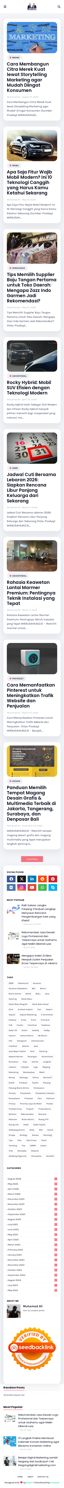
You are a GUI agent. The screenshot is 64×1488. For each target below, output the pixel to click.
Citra (11, 1009)
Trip (23, 1145)
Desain (16, 781)
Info (10, 1041)
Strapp (12, 1135)
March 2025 (32, 1244)
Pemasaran (39, 1088)
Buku (38, 994)
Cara (47, 994)
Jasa (36, 1046)
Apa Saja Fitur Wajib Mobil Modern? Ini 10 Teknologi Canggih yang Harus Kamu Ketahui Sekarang (29, 182)
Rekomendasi (27, 1114)
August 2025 (32, 1219)
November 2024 (32, 1265)
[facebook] (11, 879)
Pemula (12, 1093)
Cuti (39, 1009)
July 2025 (32, 1224)
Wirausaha (18, 268)
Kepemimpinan (16, 1056)
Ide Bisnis (42, 1035)
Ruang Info (14, 1124)
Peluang (47, 1083)
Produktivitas (15, 1109)
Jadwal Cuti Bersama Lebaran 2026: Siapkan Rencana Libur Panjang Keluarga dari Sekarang (31, 488)
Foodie (20, 1025)
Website (35, 1151)
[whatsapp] (42, 887)
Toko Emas (31, 1140)
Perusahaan (14, 1098)
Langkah (47, 1062)
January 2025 (32, 1255)
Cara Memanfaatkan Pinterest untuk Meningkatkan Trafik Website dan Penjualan (31, 696)
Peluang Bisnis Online (19, 1088)
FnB (10, 1025)
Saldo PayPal (39, 1124)
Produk (49, 1103)
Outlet (12, 1083)
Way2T (29, 1482)
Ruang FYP (43, 1119)
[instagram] (21, 887)
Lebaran (12, 1067)
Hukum (12, 1035)
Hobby (47, 1030)
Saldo (26, 1124)
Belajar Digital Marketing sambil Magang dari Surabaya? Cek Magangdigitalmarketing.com (38, 1461)
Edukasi (12, 1020)
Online (36, 1077)
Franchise (32, 1025)
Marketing (13, 1072)
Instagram (22, 1041)
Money (12, 1077)
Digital (12, 1014)
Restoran (13, 1119)
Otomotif (47, 1077)
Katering (43, 1051)
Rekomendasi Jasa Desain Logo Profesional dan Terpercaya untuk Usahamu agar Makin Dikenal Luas (39, 938)
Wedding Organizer (18, 1156)
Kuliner (35, 1062)
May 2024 (32, 1290)
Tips (11, 1140)
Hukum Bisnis (26, 1035)
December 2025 (32, 1199)
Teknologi (47, 1135)
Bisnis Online (15, 994)
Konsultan (13, 1062)
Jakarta (25, 1046)
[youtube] (32, 887)
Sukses (35, 1135)
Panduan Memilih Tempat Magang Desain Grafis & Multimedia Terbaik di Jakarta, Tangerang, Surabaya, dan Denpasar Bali (31, 803)
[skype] (52, 887)
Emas (23, 1020)
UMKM (33, 1145)
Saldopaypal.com (17, 1130)
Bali (33, 988)
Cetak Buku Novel (40, 1004)
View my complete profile (34, 1310)
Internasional (37, 1041)
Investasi (13, 1046)
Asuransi (37, 983)
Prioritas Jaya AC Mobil (31, 1103)
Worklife (50, 1156)
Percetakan (25, 1093)
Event (33, 1020)
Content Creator (25, 1009)
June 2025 (32, 1229)
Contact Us (42, 1477)
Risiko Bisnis (28, 1119)
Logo (35, 1067)
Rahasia (12, 1114)
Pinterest (18, 678)
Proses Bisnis (44, 1109)
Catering (13, 999)
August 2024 (32, 1280)
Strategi (23, 1135)
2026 (15, 468)
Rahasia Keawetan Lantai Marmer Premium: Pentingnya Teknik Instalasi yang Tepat (31, 593)
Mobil (15, 165)
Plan (40, 1098)
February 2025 (32, 1249)
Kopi (25, 1062)
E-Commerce (47, 1014)
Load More (32, 859)
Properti (30, 1109)
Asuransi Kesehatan (18, 988)
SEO (41, 1130)
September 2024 (32, 1275)
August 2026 (32, 1178)
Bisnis (43, 988)
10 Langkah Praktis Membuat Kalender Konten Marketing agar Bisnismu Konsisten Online (38, 1441)
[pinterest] (52, 879)
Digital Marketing (28, 1014)
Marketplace (29, 1072)
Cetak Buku (26, 999)
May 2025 (32, 1234)
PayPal (35, 1083)
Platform (50, 1098)
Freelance (45, 1025)
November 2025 (32, 1204)
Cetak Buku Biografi (18, 1004)
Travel (43, 1140)
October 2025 (32, 1209)
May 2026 (32, 1184)
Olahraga (23, 1077)
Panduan (23, 1083)
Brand (15, 57)
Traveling (13, 1145)
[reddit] (42, 879)
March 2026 (32, 1194)
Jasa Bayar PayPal (17, 1051)
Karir (32, 1051)
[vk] (11, 887)
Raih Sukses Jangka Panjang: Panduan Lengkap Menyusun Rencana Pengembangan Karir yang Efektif (39, 912)
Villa (11, 1151)
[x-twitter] (21, 879)
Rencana (42, 1114)
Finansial (45, 1020)
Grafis (24, 1030)
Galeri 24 (13, 1030)
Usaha (43, 1145)
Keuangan (32, 1056)
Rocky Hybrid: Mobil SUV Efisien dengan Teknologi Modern (29, 388)
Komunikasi (47, 1056)
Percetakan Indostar (44, 1093)
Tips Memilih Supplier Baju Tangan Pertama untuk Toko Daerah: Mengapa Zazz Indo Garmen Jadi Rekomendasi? (31, 288)
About (30, 1477)
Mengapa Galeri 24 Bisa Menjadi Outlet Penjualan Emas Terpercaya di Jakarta (39, 959)
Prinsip (12, 1103)
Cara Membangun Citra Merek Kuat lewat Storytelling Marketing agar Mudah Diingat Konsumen (28, 77)
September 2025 (32, 1214)
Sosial (50, 1130)
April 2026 (32, 1189)
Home (20, 1477)
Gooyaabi (55, 1482)
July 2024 (32, 1285)
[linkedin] (32, 879)
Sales (31, 1130)
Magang (46, 1067)
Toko (19, 1140)
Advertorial (19, 376)
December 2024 (32, 1260)
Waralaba (21, 1151)
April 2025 (32, 1239)
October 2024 (32, 1270)
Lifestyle (25, 1067)
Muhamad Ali (13, 97)
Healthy (35, 1030)
